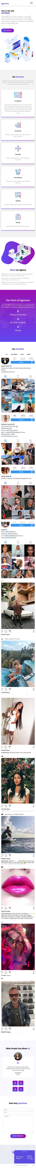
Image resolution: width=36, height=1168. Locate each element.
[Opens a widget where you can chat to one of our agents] (24, 1158)
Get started (7, 30)
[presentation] (15, 1083)
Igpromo (5, 3)
